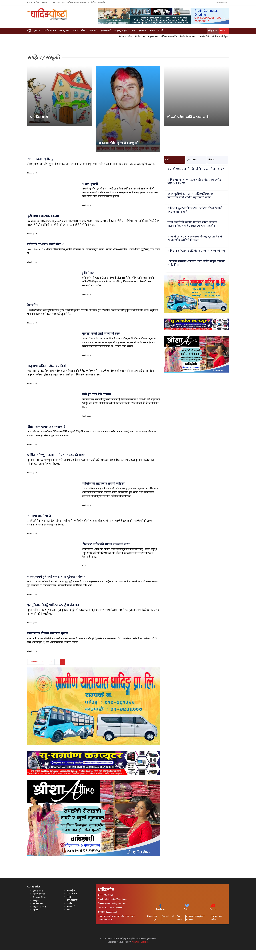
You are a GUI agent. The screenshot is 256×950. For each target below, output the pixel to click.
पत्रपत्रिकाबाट (38, 903)
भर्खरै (167, 160)
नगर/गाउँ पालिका (79, 31)
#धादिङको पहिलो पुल (220, 36)
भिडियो (160, 31)
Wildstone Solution (140, 942)
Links (53, 2)
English (223, 30)
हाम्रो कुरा (37, 2)
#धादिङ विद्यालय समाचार (188, 36)
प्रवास (133, 31)
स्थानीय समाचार (50, 31)
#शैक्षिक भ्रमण (139, 36)
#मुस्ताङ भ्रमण (153, 36)
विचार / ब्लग (64, 31)
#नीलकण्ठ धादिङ (125, 36)
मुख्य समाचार (192, 160)
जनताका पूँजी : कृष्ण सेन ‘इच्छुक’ (118, 143)
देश (68, 910)
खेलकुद (36, 900)
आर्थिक (69, 903)
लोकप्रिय (211, 160)
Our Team (61, 2)
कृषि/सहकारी (106, 31)
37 (57, 662)
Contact (45, 2)
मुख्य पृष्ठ (37, 31)
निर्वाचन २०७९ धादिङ (98, 2)
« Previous (33, 662)
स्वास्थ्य (152, 31)
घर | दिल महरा (39, 117)
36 (52, 662)
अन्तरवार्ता (93, 31)
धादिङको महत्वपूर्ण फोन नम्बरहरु (78, 2)
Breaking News (39, 897)
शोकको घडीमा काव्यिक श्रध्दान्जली (188, 117)
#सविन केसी (204, 36)
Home (29, 2)
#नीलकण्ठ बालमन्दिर (169, 36)
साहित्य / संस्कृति (120, 31)
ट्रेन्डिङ (215, 30)
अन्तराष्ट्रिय (71, 890)
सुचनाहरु (142, 31)
